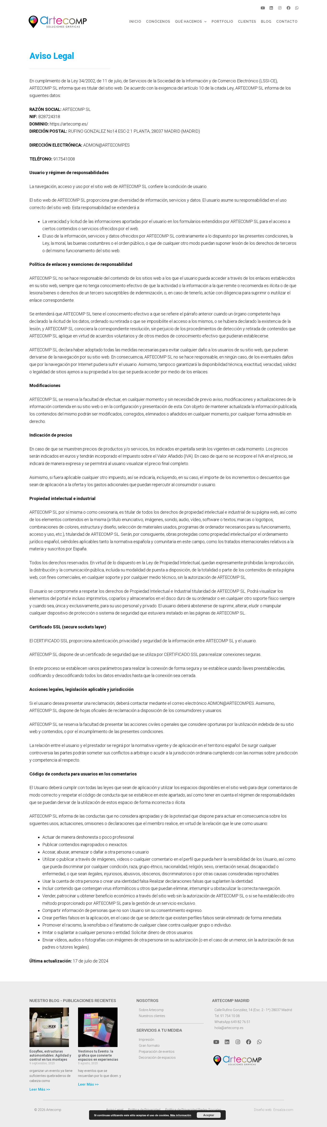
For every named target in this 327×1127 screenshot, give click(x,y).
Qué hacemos (188, 21)
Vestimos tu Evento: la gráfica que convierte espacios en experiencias (98, 1055)
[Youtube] (263, 8)
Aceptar (208, 1115)
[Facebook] (288, 8)
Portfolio (222, 21)
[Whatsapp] (297, 8)
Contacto (287, 21)
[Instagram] (280, 8)
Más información (180, 1115)
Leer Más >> (39, 1089)
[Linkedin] (271, 8)
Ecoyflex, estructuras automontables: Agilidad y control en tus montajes (50, 1055)
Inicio (135, 21)
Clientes (247, 21)
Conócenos (158, 21)
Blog (266, 21)
